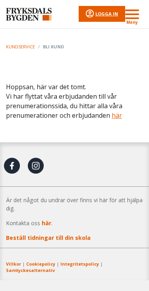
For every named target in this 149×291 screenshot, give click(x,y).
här (117, 115)
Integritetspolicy (79, 264)
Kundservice (20, 47)
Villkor (13, 264)
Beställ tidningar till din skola (48, 237)
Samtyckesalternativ (30, 270)
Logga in (106, 14)
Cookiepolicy (40, 264)
